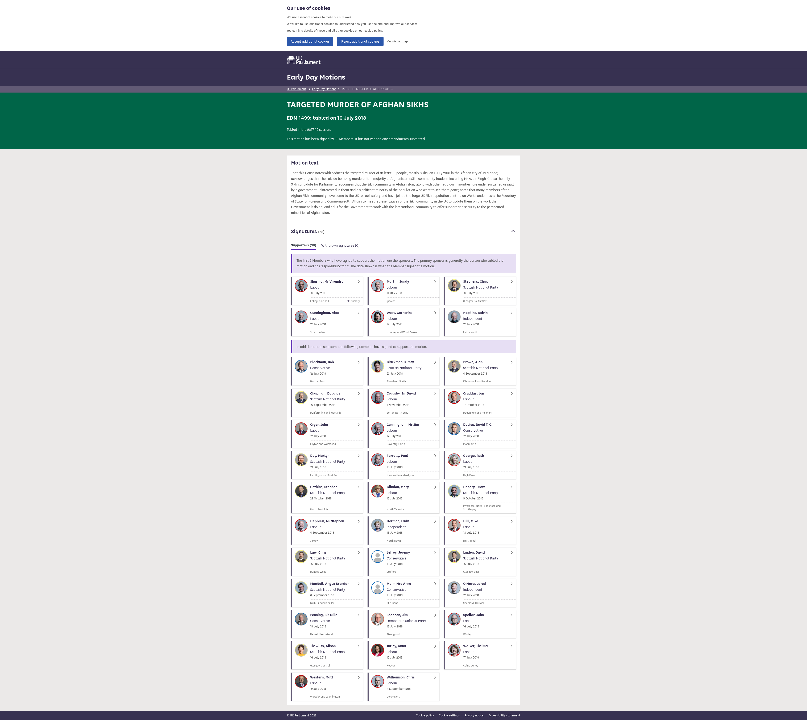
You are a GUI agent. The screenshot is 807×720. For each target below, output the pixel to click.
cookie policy (373, 31)
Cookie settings (397, 41)
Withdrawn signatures (340, 245)
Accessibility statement (504, 715)
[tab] (303, 246)
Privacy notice (474, 715)
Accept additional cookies (310, 41)
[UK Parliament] (304, 59)
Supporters (303, 245)
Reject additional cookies (360, 41)
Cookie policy (425, 715)
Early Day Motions (316, 77)
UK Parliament (296, 89)
